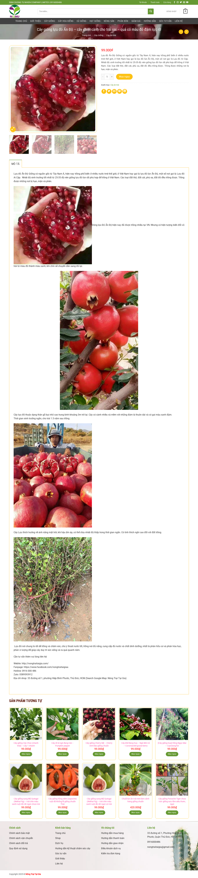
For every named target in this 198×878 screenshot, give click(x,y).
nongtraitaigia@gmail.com (161, 847)
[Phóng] (13, 129)
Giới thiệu (60, 858)
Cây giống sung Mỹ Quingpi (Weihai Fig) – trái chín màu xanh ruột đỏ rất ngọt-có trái (99, 801)
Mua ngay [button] (26, 754)
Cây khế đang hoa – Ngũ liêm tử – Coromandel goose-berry (135, 744)
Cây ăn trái (111, 35)
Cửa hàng (167, 2)
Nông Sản (109, 21)
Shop (58, 838)
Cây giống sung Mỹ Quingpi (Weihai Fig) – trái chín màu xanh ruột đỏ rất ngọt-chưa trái (26, 801)
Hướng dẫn (150, 21)
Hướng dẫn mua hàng (112, 833)
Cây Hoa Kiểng (65, 21)
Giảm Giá (136, 21)
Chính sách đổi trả (18, 843)
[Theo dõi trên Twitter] (181, 2)
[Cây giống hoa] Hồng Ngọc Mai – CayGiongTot (172, 744)
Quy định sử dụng (18, 848)
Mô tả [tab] (15, 164)
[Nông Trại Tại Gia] (21, 11)
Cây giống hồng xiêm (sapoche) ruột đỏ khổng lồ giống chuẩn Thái (62, 801)
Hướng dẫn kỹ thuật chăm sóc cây (72, 848)
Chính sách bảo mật (19, 833)
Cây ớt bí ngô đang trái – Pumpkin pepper (62, 744)
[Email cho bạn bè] (114, 91)
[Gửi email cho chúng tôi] (184, 2)
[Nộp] (151, 11)
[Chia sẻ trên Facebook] (103, 91)
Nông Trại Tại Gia (33, 874)
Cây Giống (49, 21)
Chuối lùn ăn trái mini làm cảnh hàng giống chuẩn (135, 800)
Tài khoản (143, 2)
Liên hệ (59, 863)
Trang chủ (86, 35)
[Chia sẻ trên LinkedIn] (124, 91)
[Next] (91, 89)
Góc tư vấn (60, 853)
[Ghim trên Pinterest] (119, 91)
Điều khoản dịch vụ (111, 848)
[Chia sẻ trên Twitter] (109, 91)
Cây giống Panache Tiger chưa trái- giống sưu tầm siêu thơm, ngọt (172, 801)
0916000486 (153, 842)
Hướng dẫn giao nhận (112, 843)
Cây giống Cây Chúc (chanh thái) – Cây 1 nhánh (26, 744)
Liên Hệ (179, 21)
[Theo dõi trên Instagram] (178, 2)
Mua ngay (124, 76)
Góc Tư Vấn (165, 21)
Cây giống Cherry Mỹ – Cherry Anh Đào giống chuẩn (99, 744)
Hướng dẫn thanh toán (112, 838)
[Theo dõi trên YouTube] (187, 2)
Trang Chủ (21, 21)
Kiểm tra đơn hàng (110, 853)
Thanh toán (155, 2)
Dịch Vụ (59, 843)
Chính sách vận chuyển (21, 838)
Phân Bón (123, 21)
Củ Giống (81, 21)
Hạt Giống (95, 21)
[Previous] (14, 89)
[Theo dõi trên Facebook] (175, 2)
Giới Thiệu (35, 21)
